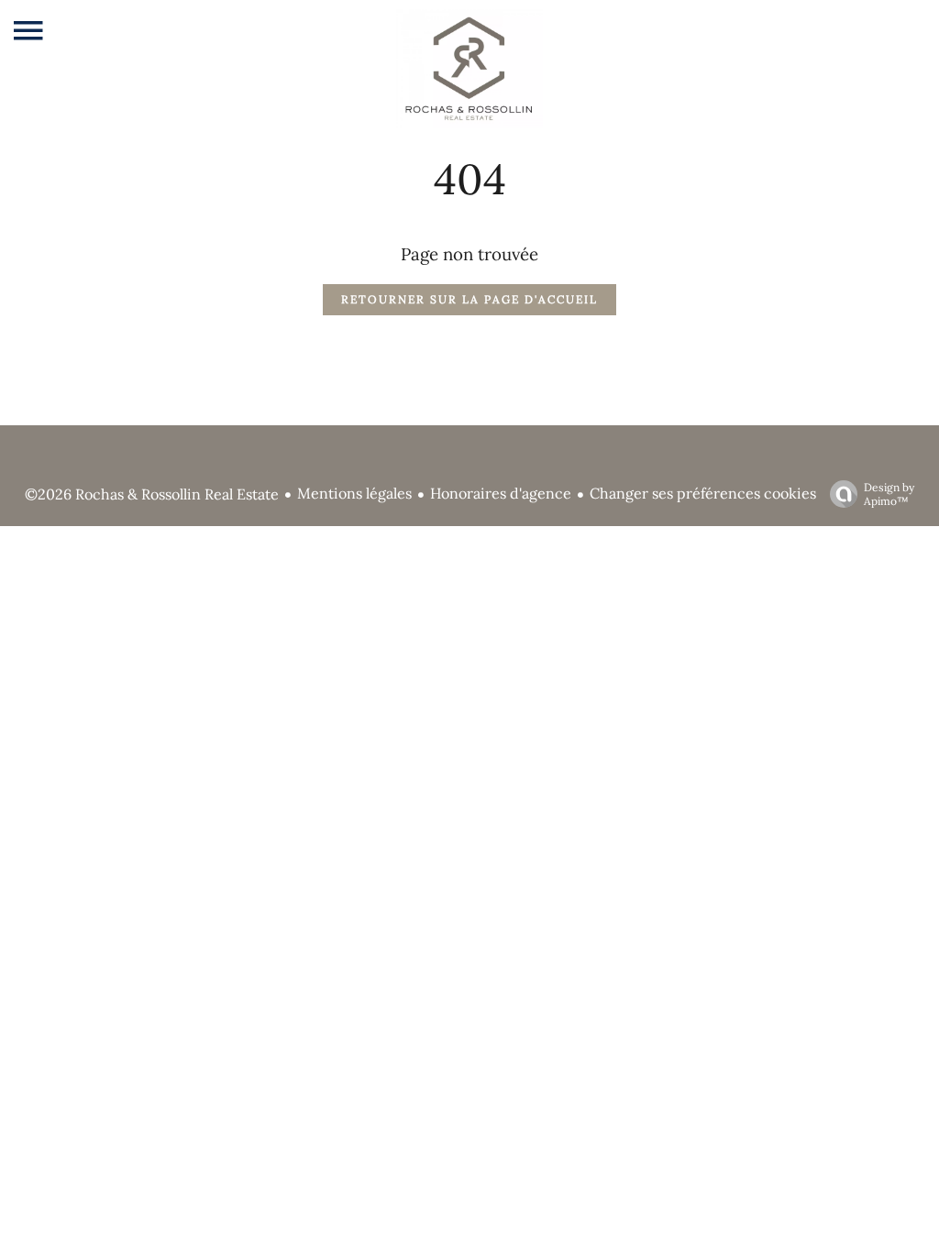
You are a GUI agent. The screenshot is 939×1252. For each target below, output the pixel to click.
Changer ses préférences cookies (703, 493)
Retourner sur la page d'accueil (469, 299)
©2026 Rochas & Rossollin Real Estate (152, 494)
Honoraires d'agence (500, 493)
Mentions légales (354, 493)
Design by (889, 494)
